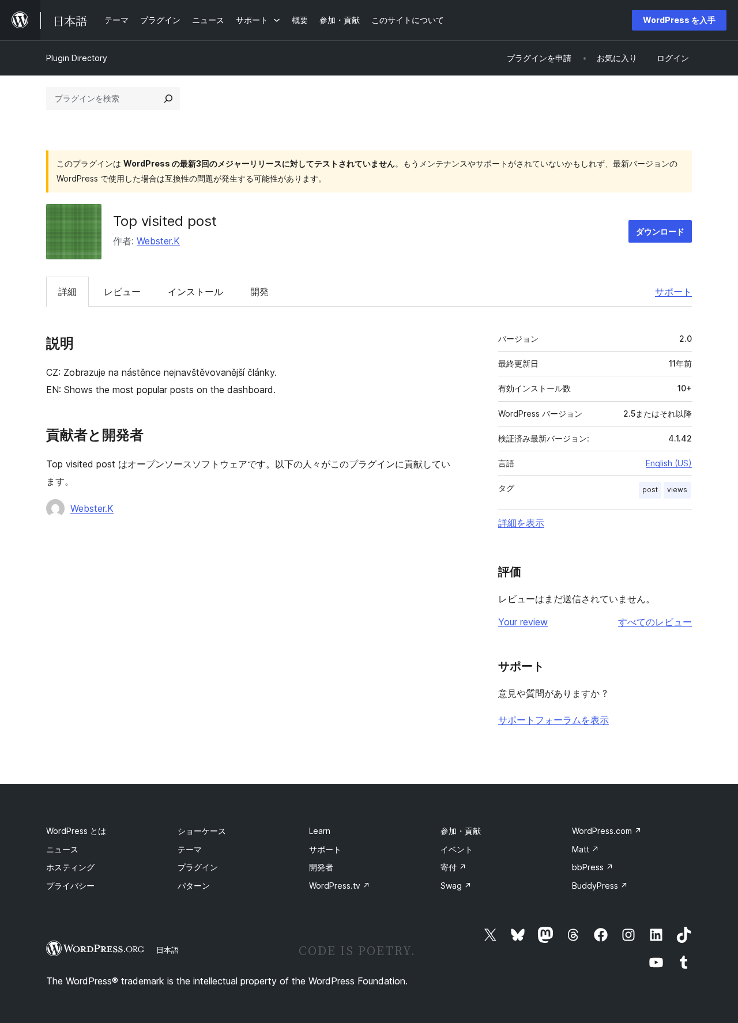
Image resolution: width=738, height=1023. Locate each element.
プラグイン (198, 867)
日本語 (167, 949)
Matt (585, 849)
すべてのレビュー (655, 622)
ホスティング (70, 867)
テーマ (190, 849)
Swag (456, 885)
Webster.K (158, 241)
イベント (456, 849)
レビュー (122, 291)
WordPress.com (607, 831)
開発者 (321, 867)
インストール (195, 291)
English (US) (669, 463)
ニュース (62, 849)
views (677, 489)
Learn (319, 831)
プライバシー (70, 885)
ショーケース (202, 831)
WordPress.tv (339, 885)
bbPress (592, 867)
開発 (259, 291)
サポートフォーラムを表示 (553, 720)
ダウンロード (660, 231)
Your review (523, 622)
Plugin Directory (76, 58)
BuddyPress (600, 885)
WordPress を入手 (679, 20)
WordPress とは (76, 831)
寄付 (453, 867)
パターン (194, 885)
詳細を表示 (521, 523)
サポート (673, 291)
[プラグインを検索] (168, 98)
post (650, 489)
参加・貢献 (460, 831)
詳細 (67, 291)
